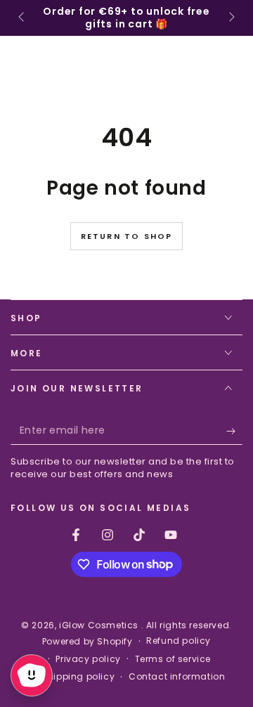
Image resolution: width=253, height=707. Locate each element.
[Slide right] (230, 18)
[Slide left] (22, 18)
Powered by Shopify (87, 641)
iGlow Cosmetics (100, 625)
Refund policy (178, 641)
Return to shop (127, 236)
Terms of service (173, 659)
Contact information (177, 676)
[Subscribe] (234, 430)
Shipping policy (78, 676)
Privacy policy (88, 659)
